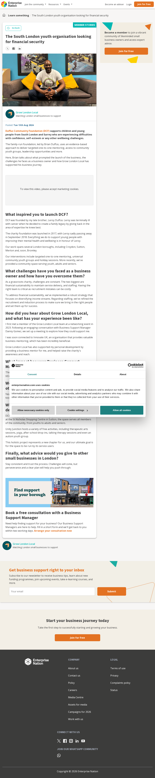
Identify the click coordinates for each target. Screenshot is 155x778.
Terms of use (117, 668)
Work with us (75, 719)
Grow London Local (27, 112)
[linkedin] (20, 48)
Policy (71, 682)
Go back (16, 28)
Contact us (74, 675)
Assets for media (77, 704)
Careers (72, 690)
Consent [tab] (32, 374)
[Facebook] (65, 741)
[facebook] (14, 48)
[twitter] (7, 48)
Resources (53, 4)
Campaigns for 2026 (79, 712)
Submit (111, 591)
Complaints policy (120, 682)
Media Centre (75, 697)
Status (114, 690)
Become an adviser (114, 4)
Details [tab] (77, 374)
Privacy (114, 675)
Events (66, 4)
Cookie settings (76, 410)
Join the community (34, 4)
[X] (59, 741)
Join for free (144, 4)
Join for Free (126, 51)
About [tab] (123, 374)
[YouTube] (83, 741)
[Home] (4, 15)
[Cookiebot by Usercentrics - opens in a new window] (130, 365)
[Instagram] (71, 741)
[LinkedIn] (77, 741)
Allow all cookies (122, 410)
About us (73, 668)
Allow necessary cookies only (33, 410)
